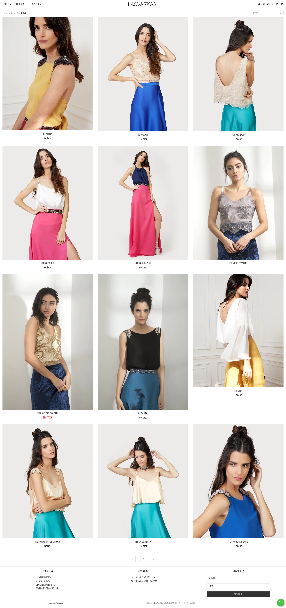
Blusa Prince (47, 263)
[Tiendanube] (56, 603)
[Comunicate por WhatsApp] (280, 602)
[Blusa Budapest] (143, 203)
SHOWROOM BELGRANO (146, 581)
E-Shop (6, 4)
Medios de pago (43, 581)
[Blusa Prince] (47, 203)
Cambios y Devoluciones (47, 588)
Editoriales (21, 4)
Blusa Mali (143, 413)
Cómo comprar (43, 577)
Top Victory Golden (48, 413)
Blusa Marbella (143, 542)
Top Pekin (47, 134)
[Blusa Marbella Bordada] (47, 481)
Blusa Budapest (143, 263)
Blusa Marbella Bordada (47, 542)
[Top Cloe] (238, 330)
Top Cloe (238, 391)
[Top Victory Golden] (47, 342)
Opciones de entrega (46, 584)
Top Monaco (238, 135)
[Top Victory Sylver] (238, 203)
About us (36, 4)
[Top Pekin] (47, 74)
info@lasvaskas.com (145, 577)
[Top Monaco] (238, 74)
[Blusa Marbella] (143, 481)
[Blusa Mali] (143, 342)
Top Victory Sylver (238, 263)
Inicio (4, 12)
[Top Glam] (143, 74)
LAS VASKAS (14, 12)
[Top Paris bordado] (238, 481)
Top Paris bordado (238, 542)
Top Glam (143, 135)
